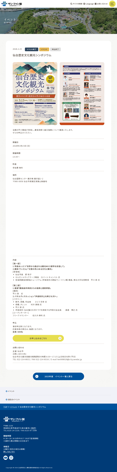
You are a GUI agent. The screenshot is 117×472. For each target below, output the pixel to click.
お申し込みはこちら (38, 338)
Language (90, 4)
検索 (77, 4)
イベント (11, 391)
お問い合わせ (102, 4)
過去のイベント (14, 399)
